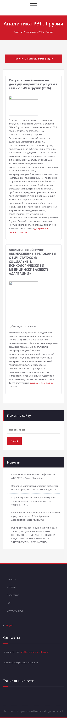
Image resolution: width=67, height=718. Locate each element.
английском (47, 382)
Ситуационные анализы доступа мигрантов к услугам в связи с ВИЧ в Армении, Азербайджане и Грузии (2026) (35, 516)
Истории (11, 587)
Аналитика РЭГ (34, 32)
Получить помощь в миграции (33, 58)
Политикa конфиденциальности (20, 662)
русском (34, 382)
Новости (11, 579)
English (9, 625)
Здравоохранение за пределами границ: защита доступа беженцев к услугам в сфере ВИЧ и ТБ (34, 501)
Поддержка (13, 594)
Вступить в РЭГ (15, 610)
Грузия (49, 32)
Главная (18, 32)
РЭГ (9, 602)
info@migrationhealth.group (34, 652)
